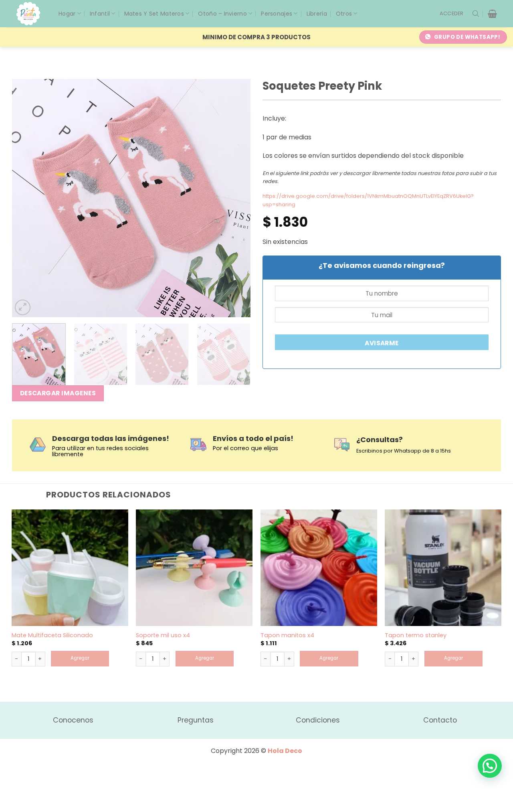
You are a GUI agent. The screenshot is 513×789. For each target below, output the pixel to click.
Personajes (276, 14)
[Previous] (27, 198)
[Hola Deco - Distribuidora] (31, 13)
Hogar (67, 14)
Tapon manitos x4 (287, 635)
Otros (344, 14)
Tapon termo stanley (415, 635)
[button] (452, 13)
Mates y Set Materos (154, 14)
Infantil (100, 14)
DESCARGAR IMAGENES (58, 393)
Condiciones (318, 720)
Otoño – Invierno (222, 14)
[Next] (235, 198)
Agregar (80, 658)
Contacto (440, 720)
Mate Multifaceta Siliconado (52, 635)
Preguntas (196, 720)
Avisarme (382, 343)
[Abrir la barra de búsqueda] (476, 13)
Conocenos (73, 720)
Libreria (317, 14)
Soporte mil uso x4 (163, 635)
